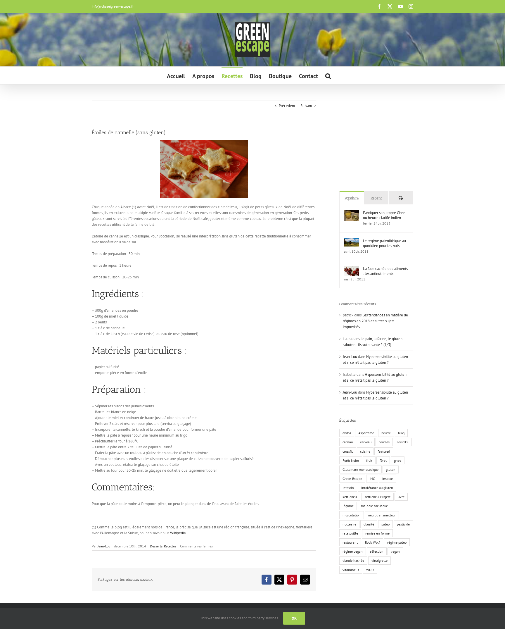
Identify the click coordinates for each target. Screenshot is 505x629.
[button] (328, 75)
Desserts (156, 546)
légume (348, 506)
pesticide (403, 524)
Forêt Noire (351, 460)
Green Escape (352, 478)
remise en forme (377, 533)
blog (401, 433)
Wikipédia (178, 532)
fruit (369, 460)
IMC (372, 478)
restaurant (350, 542)
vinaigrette (379, 560)
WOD (370, 570)
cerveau (365, 442)
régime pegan (353, 551)
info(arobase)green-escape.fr (113, 6)
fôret (383, 460)
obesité (369, 524)
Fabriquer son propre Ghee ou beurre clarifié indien (384, 215)
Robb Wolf (372, 542)
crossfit (348, 451)
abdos (347, 433)
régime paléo (397, 542)
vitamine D (351, 570)
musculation (352, 515)
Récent (376, 198)
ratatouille (350, 533)
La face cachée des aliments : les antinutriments (385, 271)
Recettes (170, 546)
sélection (376, 551)
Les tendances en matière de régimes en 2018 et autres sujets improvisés (375, 321)
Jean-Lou (104, 546)
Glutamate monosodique (360, 469)
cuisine (365, 451)
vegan (395, 551)
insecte (387, 478)
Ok (294, 618)
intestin (348, 487)
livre (401, 496)
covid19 (403, 442)
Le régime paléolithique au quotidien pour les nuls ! (384, 243)
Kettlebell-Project (377, 496)
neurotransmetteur (382, 515)
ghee (397, 460)
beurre (386, 433)
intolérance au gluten (377, 487)
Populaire (352, 198)
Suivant (306, 105)
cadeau (348, 442)
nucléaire (349, 524)
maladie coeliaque (374, 506)
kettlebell (350, 496)
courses (384, 442)
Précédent (287, 105)
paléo (385, 524)
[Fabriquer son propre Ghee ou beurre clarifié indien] (351, 213)
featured (384, 451)
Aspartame (366, 433)
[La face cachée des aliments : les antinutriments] (351, 268)
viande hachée (353, 560)
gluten (390, 469)
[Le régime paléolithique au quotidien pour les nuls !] (351, 241)
